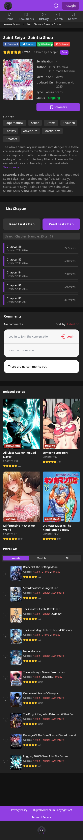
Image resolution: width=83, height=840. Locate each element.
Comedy (56, 613)
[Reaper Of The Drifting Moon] (16, 573)
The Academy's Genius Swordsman (44, 672)
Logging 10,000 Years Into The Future (45, 756)
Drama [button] (51, 123)
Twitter (30, 44)
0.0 (19, 465)
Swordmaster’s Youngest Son (40, 588)
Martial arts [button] (52, 131)
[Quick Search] (56, 5)
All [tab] (67, 558)
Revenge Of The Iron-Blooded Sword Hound (49, 735)
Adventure (58, 592)
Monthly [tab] (41, 558)
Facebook (13, 44)
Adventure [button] (30, 131)
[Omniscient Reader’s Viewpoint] (16, 699)
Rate (64, 52)
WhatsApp (47, 44)
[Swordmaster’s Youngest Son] (16, 594)
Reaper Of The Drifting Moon (40, 567)
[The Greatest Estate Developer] (16, 615)
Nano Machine (32, 651)
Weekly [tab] (16, 558)
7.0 (59, 461)
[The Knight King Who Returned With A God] (16, 720)
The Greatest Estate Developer (41, 609)
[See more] (11, 167)
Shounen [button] (69, 123)
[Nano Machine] (16, 657)
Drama (46, 571)
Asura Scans (54, 92)
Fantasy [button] (11, 131)
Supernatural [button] (15, 123)
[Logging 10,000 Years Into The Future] (16, 762)
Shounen (47, 677)
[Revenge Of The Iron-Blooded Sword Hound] (16, 741)
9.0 (59, 538)
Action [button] (35, 123)
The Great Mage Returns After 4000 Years (47, 630)
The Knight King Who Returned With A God (49, 714)
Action (36, 571)
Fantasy (55, 571)
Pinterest (64, 44)
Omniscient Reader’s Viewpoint (41, 693)
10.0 (20, 538)
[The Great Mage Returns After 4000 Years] (16, 636)
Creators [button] (11, 139)
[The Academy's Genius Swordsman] (16, 678)
